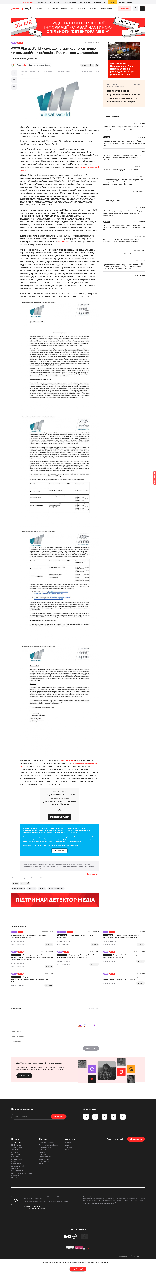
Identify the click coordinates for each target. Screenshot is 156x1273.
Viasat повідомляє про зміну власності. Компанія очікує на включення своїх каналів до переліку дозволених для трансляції (32, 957)
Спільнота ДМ (24, 1076)
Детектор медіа (28, 2)
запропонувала (68, 760)
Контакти (42, 1154)
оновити (95, 1022)
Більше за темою (111, 116)
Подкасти (81, 8)
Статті (47, 8)
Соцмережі (70, 1139)
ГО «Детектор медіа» (126, 2)
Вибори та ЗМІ (16, 1164)
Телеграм (68, 1147)
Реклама (42, 1152)
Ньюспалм (15, 1175)
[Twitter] (14, 80)
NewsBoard (15, 1157)
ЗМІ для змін (15, 1150)
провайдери (32, 888)
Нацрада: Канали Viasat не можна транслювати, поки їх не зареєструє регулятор (121, 936)
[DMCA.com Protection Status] (70, 1249)
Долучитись (59, 850)
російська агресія (19, 888)
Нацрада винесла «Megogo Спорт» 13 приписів (121, 170)
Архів (41, 1164)
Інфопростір (92, 8)
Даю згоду (78, 1269)
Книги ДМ (42, 1150)
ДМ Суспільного (55, 2)
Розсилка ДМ (44, 1161)
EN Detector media (99, 2)
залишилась (63, 242)
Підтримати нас (45, 1157)
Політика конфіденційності (48, 1145)
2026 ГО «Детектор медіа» (35, 1208)
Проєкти (15, 1139)
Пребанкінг (15, 1152)
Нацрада (42, 888)
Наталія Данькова (28, 58)
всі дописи (139, 275)
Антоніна (112, 2)
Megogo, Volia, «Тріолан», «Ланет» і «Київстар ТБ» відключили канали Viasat (75, 956)
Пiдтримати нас (136, 1139)
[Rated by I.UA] (86, 1249)
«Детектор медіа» (92, 874)
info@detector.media (33, 1206)
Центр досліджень (70, 2)
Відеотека (15, 1161)
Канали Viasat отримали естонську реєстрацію (75, 936)
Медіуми (14, 1178)
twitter (67, 1145)
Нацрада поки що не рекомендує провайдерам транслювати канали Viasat (28, 936)
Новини (40, 8)
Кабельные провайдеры (56, 888)
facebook (68, 1143)
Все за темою (138, 191)
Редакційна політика (46, 1143)
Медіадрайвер (16, 1154)
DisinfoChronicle (85, 2)
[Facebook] (14, 73)
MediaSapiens (41, 2)
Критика (55, 8)
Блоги (14, 43)
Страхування (124, 8)
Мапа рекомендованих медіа (21, 1173)
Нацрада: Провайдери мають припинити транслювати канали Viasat (123, 956)
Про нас (43, 1139)
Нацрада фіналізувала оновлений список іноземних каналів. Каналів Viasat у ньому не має (30, 979)
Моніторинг (65, 8)
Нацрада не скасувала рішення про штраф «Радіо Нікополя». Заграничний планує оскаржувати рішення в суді (124, 143)
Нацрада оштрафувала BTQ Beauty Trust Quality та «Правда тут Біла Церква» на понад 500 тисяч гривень (122, 157)
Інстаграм (68, 1150)
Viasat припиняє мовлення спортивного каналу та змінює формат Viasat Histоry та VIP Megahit (121, 978)
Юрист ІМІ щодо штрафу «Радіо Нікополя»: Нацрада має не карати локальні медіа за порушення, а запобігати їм (123, 129)
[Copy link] (14, 87)
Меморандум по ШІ (46, 1147)
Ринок (73, 8)
